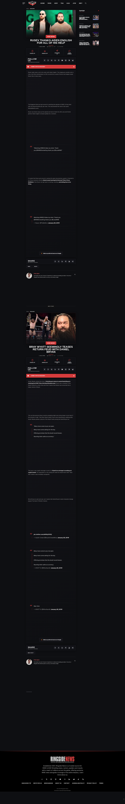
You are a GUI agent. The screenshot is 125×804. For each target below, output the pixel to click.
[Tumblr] (65, 779)
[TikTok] (78, 779)
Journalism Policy (78, 783)
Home (42, 3)
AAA (68, 3)
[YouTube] (62, 60)
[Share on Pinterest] (65, 261)
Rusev (35, 266)
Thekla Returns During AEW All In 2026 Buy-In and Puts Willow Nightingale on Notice (85, 43)
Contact (67, 783)
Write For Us (37, 783)
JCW (74, 3)
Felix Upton (42, 46)
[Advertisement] (38, 167)
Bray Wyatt (31, 652)
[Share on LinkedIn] (62, 261)
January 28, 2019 (54, 223)
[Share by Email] (72, 261)
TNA (62, 3)
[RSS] (83, 779)
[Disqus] (51, 714)
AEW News (81, 15)
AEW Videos (81, 32)
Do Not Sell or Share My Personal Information (62, 790)
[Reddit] (72, 60)
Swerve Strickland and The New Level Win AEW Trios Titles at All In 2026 (85, 26)
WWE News (32, 8)
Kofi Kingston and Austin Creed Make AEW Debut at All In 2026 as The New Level (84, 35)
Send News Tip (26, 783)
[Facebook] (44, 60)
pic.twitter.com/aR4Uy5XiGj (43, 534)
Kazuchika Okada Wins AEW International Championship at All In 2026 (84, 18)
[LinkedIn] (55, 60)
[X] (48, 60)
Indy (80, 3)
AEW (56, 3)
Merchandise (48, 783)
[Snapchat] (69, 60)
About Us (58, 783)
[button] (85, 3)
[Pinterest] (58, 60)
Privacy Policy (92, 783)
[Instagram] (65, 60)
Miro (29, 266)
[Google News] (51, 60)
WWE (49, 3)
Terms (101, 783)
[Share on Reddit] (69, 261)
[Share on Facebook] (55, 261)
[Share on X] (58, 261)
